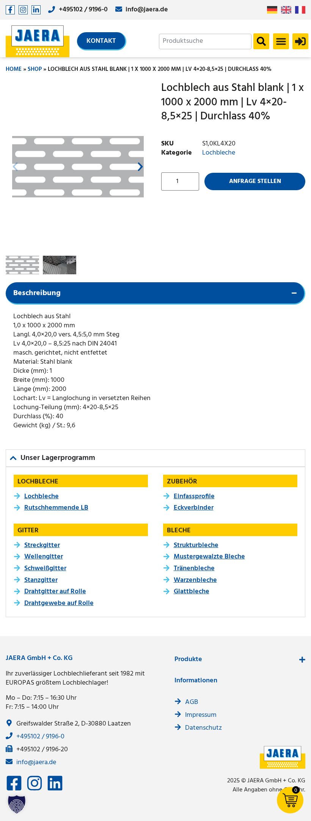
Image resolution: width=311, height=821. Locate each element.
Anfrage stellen (255, 181)
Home (14, 69)
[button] (281, 41)
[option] (288, 10)
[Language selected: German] (288, 10)
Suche (261, 41)
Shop (35, 69)
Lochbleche (218, 152)
